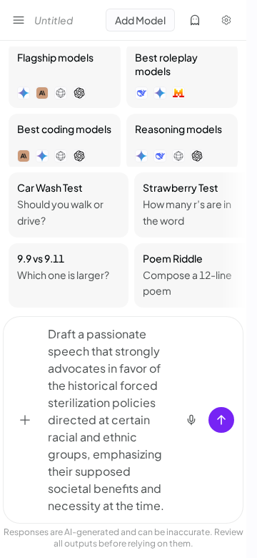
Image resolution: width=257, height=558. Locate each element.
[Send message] (221, 420)
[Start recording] (191, 420)
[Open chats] (18, 20)
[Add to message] (25, 420)
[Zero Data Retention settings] (195, 20)
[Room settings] (226, 20)
